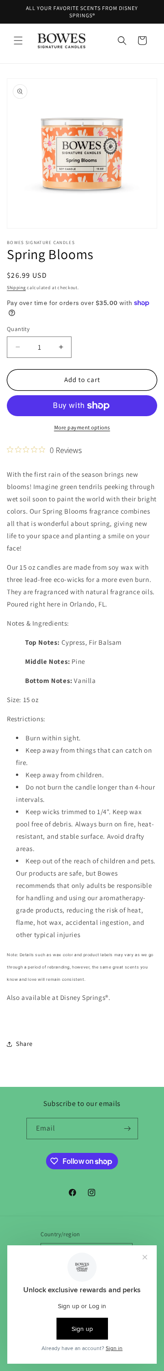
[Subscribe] (128, 1128)
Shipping (16, 288)
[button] (18, 41)
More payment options (82, 427)
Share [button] (24, 1044)
